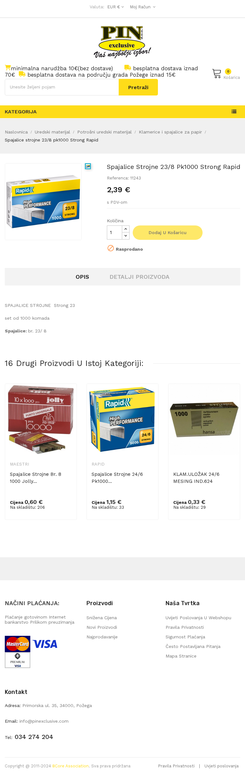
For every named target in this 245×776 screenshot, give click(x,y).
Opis (82, 276)
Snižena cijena (101, 617)
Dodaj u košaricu (168, 232)
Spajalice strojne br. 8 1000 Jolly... (35, 477)
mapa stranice (181, 655)
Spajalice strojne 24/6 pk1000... (117, 477)
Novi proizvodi (101, 627)
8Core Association (70, 766)
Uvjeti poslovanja (221, 766)
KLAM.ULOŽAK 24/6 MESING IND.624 (196, 477)
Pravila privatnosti (185, 627)
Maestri (19, 464)
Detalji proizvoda (139, 276)
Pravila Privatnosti (176, 766)
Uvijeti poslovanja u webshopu (198, 617)
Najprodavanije (102, 636)
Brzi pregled (67, 399)
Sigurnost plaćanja (185, 636)
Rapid (98, 464)
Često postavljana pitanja (193, 646)
